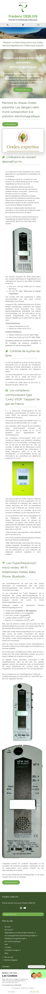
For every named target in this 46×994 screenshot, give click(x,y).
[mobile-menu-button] (38, 25)
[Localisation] (23, 25)
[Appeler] (7, 25)
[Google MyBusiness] (21, 908)
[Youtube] (25, 908)
